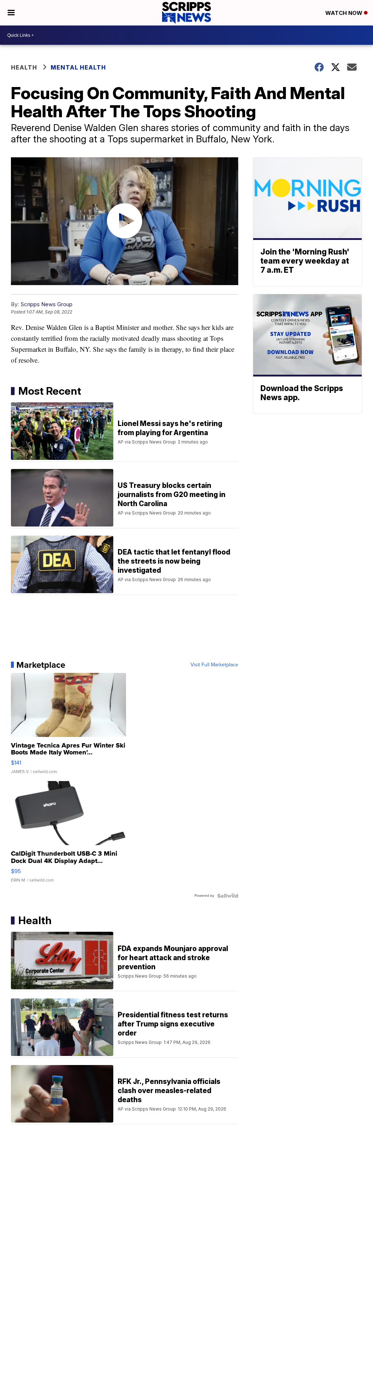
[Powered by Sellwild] (227, 895)
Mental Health (78, 67)
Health (24, 67)
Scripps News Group (46, 304)
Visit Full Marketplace (214, 664)
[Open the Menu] (11, 12)
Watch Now (344, 12)
